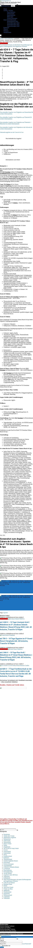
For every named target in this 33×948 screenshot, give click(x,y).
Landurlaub (7, 868)
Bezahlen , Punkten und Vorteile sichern (12, 685)
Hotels (5, 885)
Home (1, 38)
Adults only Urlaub (9, 836)
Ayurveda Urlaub (8, 887)
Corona (6, 850)
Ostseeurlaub (7, 851)
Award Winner (8, 873)
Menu (13, 6)
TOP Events (7, 840)
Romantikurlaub (8, 871)
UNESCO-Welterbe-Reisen (11, 867)
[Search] (0, 37)
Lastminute (7, 896)
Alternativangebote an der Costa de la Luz (11, 132)
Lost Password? (26, 943)
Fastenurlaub (7, 853)
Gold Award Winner (9, 882)
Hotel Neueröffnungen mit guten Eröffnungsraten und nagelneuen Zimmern (16, 45)
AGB (7, 933)
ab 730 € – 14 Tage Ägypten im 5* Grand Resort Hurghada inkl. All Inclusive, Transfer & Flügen (16, 641)
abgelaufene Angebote (10, 837)
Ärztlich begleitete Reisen (11, 861)
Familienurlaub (8, 856)
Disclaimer (3, 933)
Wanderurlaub (7, 892)
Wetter (5, 845)
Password (2, 943)
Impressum (20, 933)
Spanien (5, 612)
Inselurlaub (7, 893)
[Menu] (0, 35)
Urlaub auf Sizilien (5, 927)
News (5, 854)
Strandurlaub (7, 839)
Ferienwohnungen (9, 864)
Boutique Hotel (8, 884)
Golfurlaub (7, 898)
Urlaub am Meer (12, 45)
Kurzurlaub (7, 862)
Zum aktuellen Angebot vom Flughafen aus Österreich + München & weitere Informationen (15, 123)
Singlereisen (7, 847)
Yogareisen (7, 876)
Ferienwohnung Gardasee (7, 926)
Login (2, 947)
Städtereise (7, 890)
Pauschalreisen (9, 38)
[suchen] (17, 4)
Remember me (6, 945)
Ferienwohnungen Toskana (7, 929)
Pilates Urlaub (7, 843)
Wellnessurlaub (8, 895)
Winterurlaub (7, 842)
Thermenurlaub (8, 859)
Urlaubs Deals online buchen (8, 930)
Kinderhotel (7, 878)
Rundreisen (7, 834)
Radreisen (6, 857)
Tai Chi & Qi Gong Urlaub (11, 848)
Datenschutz (13, 933)
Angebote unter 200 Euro (11, 875)
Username (3, 942)
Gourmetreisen (8, 865)
